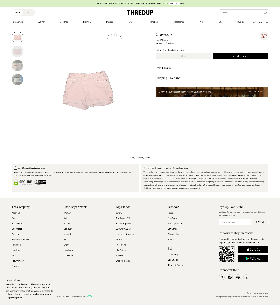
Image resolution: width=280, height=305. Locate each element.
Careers (15, 234)
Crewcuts (164, 34)
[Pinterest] (238, 277)
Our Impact (17, 229)
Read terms (230, 215)
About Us (16, 213)
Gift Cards (172, 229)
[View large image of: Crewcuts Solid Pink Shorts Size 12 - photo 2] (17, 51)
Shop (17, 12)
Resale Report (18, 223)
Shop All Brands (123, 260)
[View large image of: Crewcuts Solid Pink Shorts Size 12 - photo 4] (17, 78)
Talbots (119, 239)
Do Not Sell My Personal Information (57, 296)
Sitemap (171, 239)
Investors (16, 250)
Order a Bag (173, 254)
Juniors (67, 223)
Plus (65, 239)
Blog (13, 218)
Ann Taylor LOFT (123, 218)
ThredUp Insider (175, 223)
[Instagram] (222, 277)
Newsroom (16, 244)
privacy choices (41, 294)
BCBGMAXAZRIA (123, 229)
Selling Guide (174, 260)
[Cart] (266, 21)
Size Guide (172, 218)
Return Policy (18, 260)
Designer (68, 229)
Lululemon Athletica (125, 234)
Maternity (68, 234)
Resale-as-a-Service (20, 239)
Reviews (15, 266)
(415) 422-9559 (258, 297)
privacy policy (15, 297)
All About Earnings (176, 265)
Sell (29, 12)
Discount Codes (175, 234)
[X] (246, 277)
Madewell (120, 255)
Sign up (260, 222)
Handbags (68, 250)
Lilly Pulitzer (121, 250)
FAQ (13, 255)
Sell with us (255, 92)
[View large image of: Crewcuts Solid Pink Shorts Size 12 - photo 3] (17, 65)
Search (224, 12)
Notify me (242, 56)
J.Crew (119, 213)
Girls (132, 158)
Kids (65, 218)
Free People (121, 244)
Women (67, 213)
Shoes (66, 244)
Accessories (69, 255)
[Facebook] (230, 277)
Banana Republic (123, 223)
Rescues (171, 213)
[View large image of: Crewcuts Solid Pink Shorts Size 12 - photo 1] (17, 38)
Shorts (147, 158)
